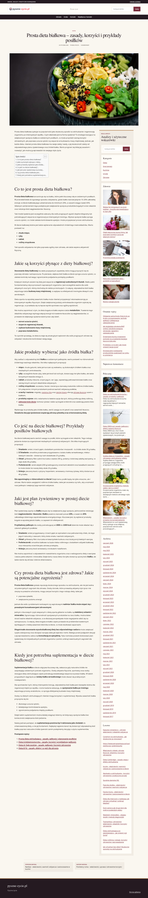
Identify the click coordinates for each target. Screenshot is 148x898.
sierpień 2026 (108, 543)
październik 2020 (109, 679)
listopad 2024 (108, 569)
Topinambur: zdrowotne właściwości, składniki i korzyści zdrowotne (115, 824)
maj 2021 (106, 654)
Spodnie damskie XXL (111, 780)
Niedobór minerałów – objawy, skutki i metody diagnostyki (114, 816)
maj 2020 (106, 687)
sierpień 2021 (108, 646)
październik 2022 (109, 613)
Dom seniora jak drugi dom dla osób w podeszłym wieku (115, 809)
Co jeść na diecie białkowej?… (28, 167)
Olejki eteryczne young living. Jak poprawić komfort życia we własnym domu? (115, 234)
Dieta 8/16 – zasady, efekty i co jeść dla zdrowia (38, 748)
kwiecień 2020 (108, 691)
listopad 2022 (108, 609)
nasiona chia (47, 392)
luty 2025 (106, 558)
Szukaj (137, 9)
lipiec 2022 (107, 620)
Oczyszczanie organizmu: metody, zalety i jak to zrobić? (116, 487)
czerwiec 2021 (108, 650)
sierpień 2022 (108, 617)
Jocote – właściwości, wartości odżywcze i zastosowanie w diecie (116, 767)
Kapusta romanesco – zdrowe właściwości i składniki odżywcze (115, 731)
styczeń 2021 (108, 668)
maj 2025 (106, 550)
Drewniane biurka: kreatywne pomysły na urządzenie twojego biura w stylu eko (115, 339)
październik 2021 (109, 643)
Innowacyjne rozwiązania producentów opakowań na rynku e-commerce (116, 353)
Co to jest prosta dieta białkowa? (29, 159)
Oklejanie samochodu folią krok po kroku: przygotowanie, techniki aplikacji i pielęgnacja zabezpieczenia (116, 319)
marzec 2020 (108, 694)
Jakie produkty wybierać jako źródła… (30, 165)
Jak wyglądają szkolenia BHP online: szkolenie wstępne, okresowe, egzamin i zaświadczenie (113, 329)
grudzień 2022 (108, 606)
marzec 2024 (108, 587)
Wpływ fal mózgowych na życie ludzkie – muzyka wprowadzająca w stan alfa (115, 209)
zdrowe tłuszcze (79, 392)
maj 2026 (106, 547)
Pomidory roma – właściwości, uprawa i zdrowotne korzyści (99, 866)
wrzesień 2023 (108, 602)
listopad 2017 (108, 716)
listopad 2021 (108, 639)
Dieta (74, 31)
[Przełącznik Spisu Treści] (44, 156)
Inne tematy (107, 166)
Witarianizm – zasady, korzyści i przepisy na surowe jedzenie (115, 519)
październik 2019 (109, 713)
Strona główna (135, 2)
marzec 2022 (108, 632)
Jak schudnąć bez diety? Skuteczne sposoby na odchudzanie (116, 848)
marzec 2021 (108, 661)
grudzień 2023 (108, 595)
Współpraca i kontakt (85, 17)
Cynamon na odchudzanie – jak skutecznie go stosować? (115, 738)
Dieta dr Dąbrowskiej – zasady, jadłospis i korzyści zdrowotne (45, 745)
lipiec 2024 (107, 584)
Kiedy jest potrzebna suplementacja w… (31, 175)
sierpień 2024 (108, 580)
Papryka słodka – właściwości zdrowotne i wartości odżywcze (115, 786)
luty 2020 (106, 698)
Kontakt (73, 17)
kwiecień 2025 (108, 554)
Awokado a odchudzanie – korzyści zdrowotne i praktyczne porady (116, 774)
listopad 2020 (108, 676)
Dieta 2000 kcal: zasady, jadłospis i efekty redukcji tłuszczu (116, 427)
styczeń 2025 (108, 561)
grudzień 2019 (108, 705)
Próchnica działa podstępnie (114, 258)
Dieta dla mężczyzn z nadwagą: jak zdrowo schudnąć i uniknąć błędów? (116, 801)
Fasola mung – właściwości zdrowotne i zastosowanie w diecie (116, 793)
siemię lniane (61, 392)
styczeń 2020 (108, 702)
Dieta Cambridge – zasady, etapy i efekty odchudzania (115, 761)
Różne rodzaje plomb (111, 302)
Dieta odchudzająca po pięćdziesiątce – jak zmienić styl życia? (115, 833)
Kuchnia (106, 170)
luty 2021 (106, 665)
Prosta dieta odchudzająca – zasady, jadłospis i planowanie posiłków (48, 739)
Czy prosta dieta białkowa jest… (28, 172)
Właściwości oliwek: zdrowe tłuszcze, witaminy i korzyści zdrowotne (113, 752)
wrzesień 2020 (108, 683)
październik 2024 (109, 573)
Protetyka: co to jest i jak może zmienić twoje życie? (114, 346)
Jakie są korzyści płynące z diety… (29, 162)
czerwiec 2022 (108, 624)
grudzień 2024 (108, 565)
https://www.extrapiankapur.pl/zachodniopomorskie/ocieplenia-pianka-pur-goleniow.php (116, 745)
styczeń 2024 (108, 591)
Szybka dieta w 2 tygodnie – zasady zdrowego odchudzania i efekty (116, 457)
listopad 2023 (108, 598)
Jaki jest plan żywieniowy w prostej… (30, 170)
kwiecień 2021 (108, 657)
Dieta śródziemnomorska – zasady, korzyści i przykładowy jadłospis (47, 742)
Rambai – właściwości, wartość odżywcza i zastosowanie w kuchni (47, 867)
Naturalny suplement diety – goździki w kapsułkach (113, 280)
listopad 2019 (108, 709)
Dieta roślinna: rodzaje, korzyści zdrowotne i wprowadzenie (115, 841)
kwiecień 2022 (108, 628)
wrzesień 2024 (108, 576)
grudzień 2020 (108, 672)
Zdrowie (58, 17)
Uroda (66, 17)
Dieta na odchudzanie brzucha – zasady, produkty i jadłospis (115, 395)
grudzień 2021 (108, 635)
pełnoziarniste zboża (27, 402)
